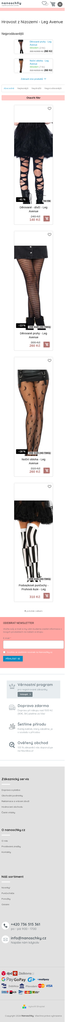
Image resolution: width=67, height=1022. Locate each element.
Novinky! (6, 887)
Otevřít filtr (33, 97)
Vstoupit (24, 694)
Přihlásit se (13, 658)
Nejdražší (36, 88)
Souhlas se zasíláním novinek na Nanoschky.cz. (30, 652)
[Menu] (60, 4)
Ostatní (5, 904)
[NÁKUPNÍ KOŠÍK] (52, 5)
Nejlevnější (22, 88)
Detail (48, 218)
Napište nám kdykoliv (28, 940)
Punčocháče (8, 893)
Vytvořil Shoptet (36, 1006)
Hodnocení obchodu (12, 806)
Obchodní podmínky (12, 795)
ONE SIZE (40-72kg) (39, 327)
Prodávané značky (11, 846)
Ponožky (6, 898)
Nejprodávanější (53, 88)
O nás (5, 840)
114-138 (46, 201)
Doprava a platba (11, 790)
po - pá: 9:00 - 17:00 (25, 926)
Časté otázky (8, 812)
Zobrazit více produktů (32, 79)
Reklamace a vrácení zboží (15, 801)
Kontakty (6, 852)
